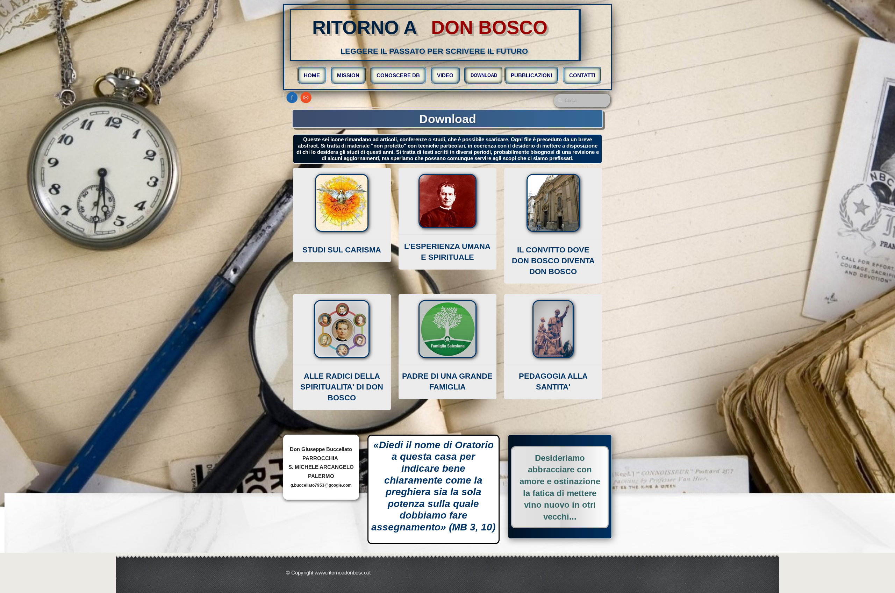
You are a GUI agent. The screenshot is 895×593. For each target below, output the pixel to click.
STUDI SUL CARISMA (341, 249)
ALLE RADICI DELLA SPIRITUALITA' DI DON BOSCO (341, 387)
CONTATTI (582, 75)
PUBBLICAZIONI (531, 75)
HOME (312, 75)
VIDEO (445, 75)
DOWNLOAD (484, 75)
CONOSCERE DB (398, 75)
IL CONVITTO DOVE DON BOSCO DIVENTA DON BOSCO (553, 260)
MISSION (348, 75)
